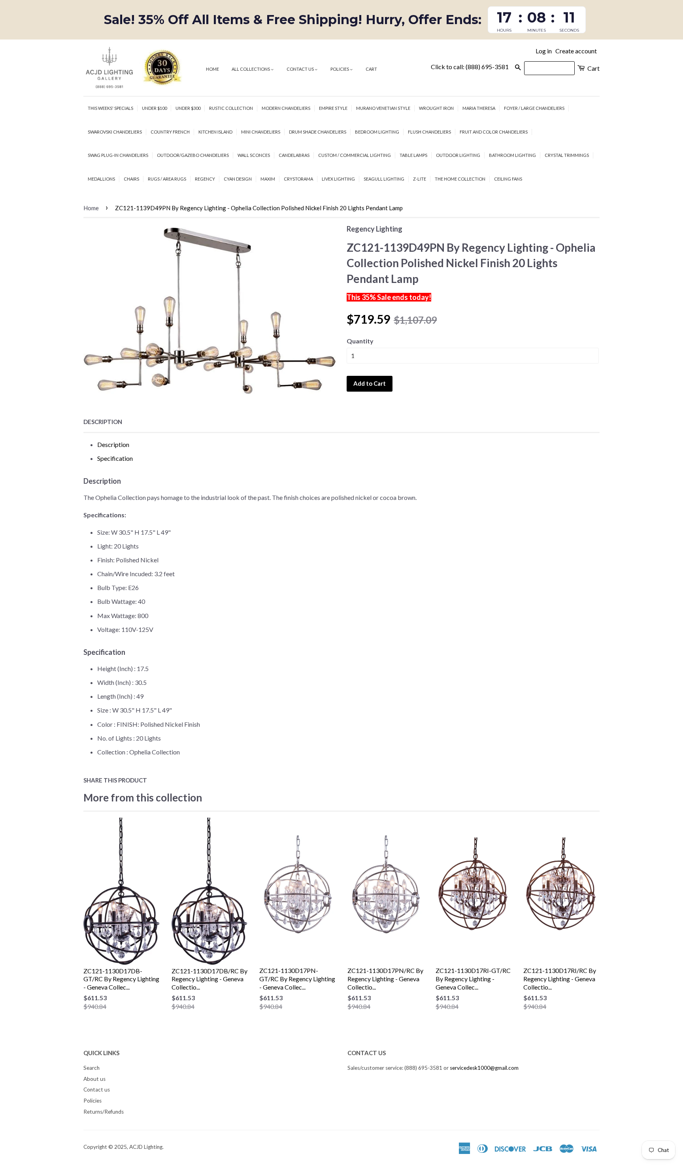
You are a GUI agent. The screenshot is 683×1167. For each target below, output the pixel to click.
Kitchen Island (215, 131)
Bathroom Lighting (512, 155)
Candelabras (294, 155)
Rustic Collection (231, 108)
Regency (205, 178)
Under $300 (187, 108)
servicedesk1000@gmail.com (484, 1068)
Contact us (301, 69)
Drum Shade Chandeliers (317, 131)
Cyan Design (238, 178)
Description (102, 421)
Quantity (360, 341)
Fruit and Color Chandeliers (494, 131)
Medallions (101, 178)
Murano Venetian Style (383, 108)
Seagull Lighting (384, 178)
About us (94, 1079)
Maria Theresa (478, 108)
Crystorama (298, 178)
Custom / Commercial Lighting (354, 155)
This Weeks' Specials (110, 108)
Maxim (267, 178)
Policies (340, 69)
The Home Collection (460, 178)
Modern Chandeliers (286, 108)
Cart (371, 69)
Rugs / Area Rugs (167, 178)
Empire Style (333, 108)
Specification (115, 458)
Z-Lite (419, 178)
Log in (544, 51)
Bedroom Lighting (377, 131)
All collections (251, 69)
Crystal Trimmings (567, 155)
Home (212, 69)
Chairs (131, 178)
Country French (170, 131)
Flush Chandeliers (429, 131)
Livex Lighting (338, 178)
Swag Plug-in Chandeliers (118, 155)
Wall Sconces (254, 155)
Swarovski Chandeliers (115, 131)
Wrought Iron (436, 108)
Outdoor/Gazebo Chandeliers (193, 155)
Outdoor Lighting (458, 155)
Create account (576, 51)
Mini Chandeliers (260, 131)
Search (91, 1068)
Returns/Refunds (103, 1112)
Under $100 (154, 108)
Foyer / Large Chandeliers (534, 108)
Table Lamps (413, 155)
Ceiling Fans (508, 178)
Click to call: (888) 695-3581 (470, 66)
